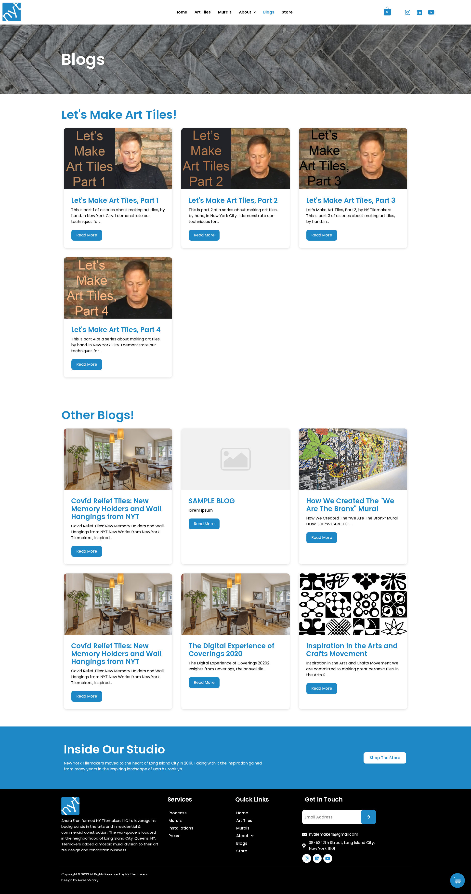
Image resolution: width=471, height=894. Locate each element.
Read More (86, 235)
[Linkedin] (419, 12)
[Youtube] (431, 12)
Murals (225, 12)
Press (174, 836)
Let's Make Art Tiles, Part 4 (116, 330)
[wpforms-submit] (368, 817)
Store (287, 12)
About (245, 12)
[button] (384, 758)
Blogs (268, 12)
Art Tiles (203, 12)
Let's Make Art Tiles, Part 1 (115, 200)
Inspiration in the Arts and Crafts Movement (352, 650)
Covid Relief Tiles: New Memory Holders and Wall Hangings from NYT (116, 508)
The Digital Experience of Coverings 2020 (231, 650)
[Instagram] (407, 12)
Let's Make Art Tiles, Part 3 (350, 200)
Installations (181, 828)
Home (181, 12)
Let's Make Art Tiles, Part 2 (233, 200)
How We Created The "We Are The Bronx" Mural (350, 505)
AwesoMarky (88, 880)
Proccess (178, 813)
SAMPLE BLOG (212, 501)
